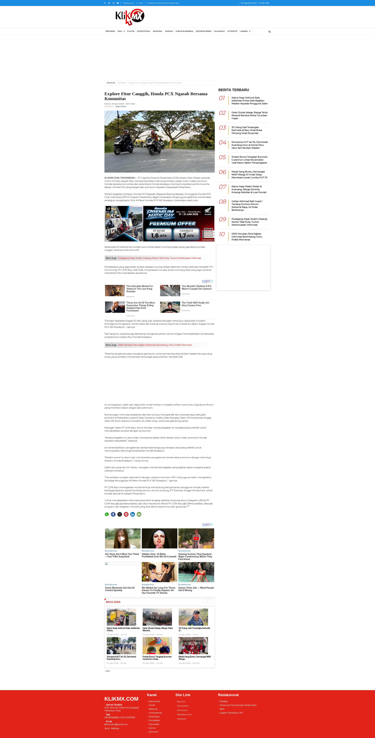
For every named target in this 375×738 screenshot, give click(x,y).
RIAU (120, 31)
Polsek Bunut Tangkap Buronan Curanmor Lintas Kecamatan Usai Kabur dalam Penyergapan (249, 159)
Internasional (155, 712)
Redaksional (128, 3)
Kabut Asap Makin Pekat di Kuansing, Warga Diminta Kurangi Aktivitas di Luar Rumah (249, 189)
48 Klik (160, 634)
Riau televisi (182, 706)
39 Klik (124, 634)
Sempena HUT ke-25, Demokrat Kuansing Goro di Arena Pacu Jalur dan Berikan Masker (250, 145)
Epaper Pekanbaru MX (231, 712)
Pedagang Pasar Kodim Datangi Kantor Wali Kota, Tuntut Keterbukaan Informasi (159, 258)
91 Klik (124, 663)
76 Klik (160, 663)
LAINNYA (244, 31)
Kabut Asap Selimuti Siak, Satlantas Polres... (123, 629)
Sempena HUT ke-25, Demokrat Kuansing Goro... (121, 658)
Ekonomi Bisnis (203, 31)
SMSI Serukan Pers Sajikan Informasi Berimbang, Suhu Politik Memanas (154, 345)
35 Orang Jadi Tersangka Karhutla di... (194, 629)
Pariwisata (154, 724)
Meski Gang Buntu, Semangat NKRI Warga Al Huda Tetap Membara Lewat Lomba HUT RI (249, 174)
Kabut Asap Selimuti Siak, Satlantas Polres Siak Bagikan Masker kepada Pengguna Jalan (250, 100)
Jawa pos (181, 718)
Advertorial (154, 701)
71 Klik (195, 634)
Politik (130, 31)
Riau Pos (181, 701)
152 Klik (196, 663)
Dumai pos (182, 710)
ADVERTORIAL (143, 31)
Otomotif (232, 31)
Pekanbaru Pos (184, 714)
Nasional (158, 31)
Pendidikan (154, 720)
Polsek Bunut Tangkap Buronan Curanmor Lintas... (157, 658)
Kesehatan (154, 716)
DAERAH (169, 31)
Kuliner (152, 728)
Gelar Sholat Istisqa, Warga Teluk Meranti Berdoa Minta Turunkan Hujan (250, 115)
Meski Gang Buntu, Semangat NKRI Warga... (195, 658)
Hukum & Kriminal (185, 31)
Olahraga (219, 31)
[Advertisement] (187, 59)
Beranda (111, 82)
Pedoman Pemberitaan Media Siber (163, 3)
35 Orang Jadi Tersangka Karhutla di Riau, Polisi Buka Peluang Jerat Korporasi (247, 130)
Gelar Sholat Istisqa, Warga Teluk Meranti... (158, 629)
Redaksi (224, 701)
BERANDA (110, 31)
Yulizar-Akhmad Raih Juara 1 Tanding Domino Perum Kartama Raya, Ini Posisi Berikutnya (247, 205)
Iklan (141, 3)
